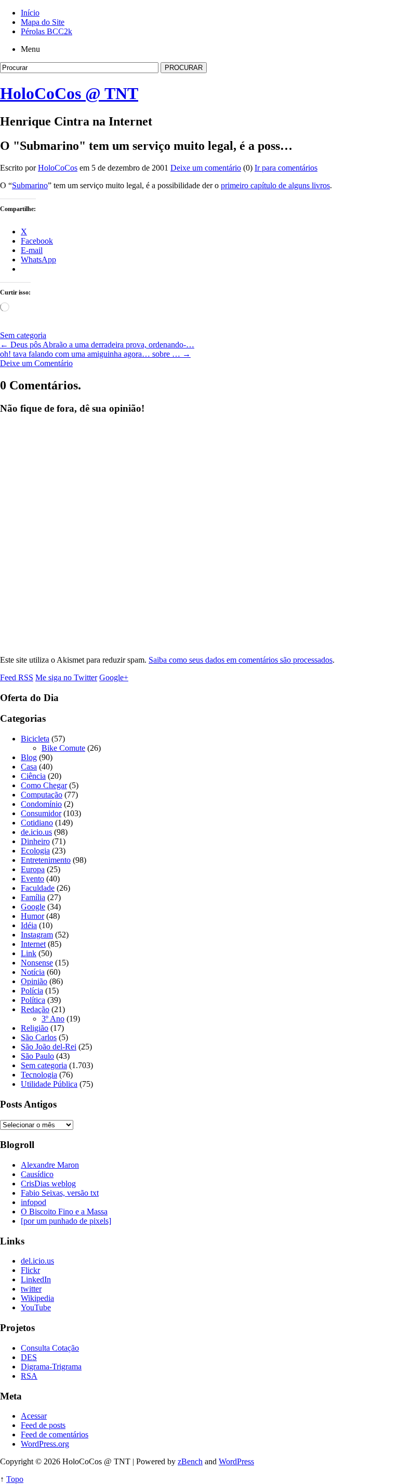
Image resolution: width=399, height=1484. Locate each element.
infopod (33, 1202)
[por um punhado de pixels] (66, 1220)
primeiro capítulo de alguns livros (275, 185)
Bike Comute (63, 748)
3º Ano (53, 1018)
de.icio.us (36, 832)
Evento (32, 878)
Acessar (34, 1415)
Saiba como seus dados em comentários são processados (240, 659)
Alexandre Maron (50, 1164)
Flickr (30, 1270)
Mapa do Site (42, 22)
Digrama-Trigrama (51, 1366)
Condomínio (41, 804)
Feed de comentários (54, 1434)
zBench (190, 1461)
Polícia (32, 990)
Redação (35, 1009)
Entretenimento (46, 860)
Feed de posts (43, 1425)
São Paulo (37, 1056)
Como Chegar (44, 785)
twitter (31, 1288)
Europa (33, 869)
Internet (33, 944)
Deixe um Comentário (36, 363)
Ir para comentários (286, 167)
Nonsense (37, 962)
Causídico (37, 1174)
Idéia (29, 925)
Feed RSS (16, 677)
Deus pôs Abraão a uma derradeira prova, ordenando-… (97, 344)
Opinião (34, 981)
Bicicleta (35, 738)
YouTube (36, 1307)
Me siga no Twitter (66, 677)
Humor (32, 916)
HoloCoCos (57, 167)
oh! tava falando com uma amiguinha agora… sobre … (95, 353)
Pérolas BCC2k (46, 31)
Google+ (113, 677)
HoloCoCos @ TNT (69, 93)
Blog (29, 757)
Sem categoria (23, 335)
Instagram (37, 934)
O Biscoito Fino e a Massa (64, 1211)
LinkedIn (36, 1279)
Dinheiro (35, 841)
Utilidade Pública (49, 1084)
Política (33, 1000)
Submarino (30, 185)
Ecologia (35, 850)
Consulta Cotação (50, 1347)
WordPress (236, 1461)
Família (33, 897)
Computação (41, 794)
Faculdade (38, 888)
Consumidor (41, 813)
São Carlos (39, 1037)
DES (29, 1357)
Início (30, 12)
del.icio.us (37, 1260)
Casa (29, 766)
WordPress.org (45, 1443)
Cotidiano (37, 822)
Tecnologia (39, 1074)
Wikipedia (37, 1298)
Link (28, 953)
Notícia (33, 972)
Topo (14, 1479)
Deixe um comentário (205, 167)
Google (33, 906)
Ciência (33, 776)
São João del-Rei (48, 1046)
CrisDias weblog (48, 1183)
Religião (34, 1028)
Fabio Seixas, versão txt (60, 1192)
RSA (29, 1375)
